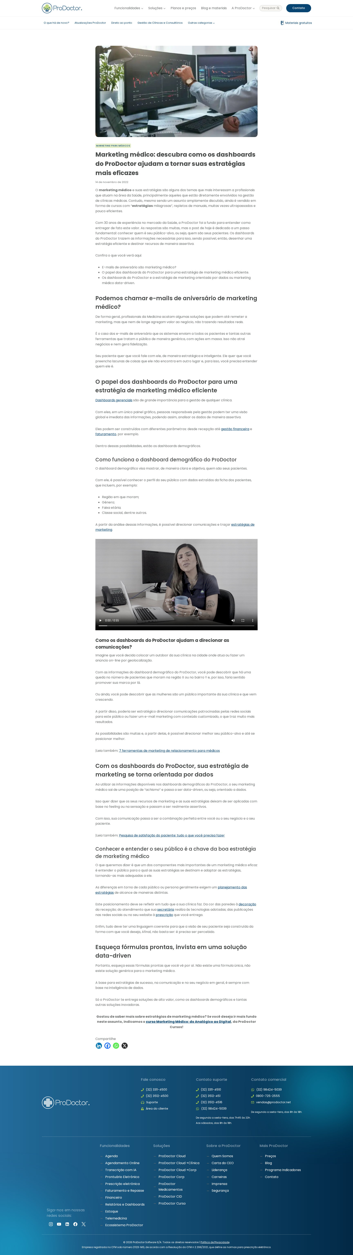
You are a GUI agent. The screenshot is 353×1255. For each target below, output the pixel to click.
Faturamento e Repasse (124, 1190)
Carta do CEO (223, 1163)
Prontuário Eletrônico (122, 1177)
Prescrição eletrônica (122, 1183)
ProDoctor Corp (171, 1177)
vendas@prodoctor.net (273, 1102)
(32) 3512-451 (210, 1096)
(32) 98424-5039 (214, 1109)
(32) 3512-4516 (211, 1102)
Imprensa (219, 1183)
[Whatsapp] (116, 1046)
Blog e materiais (214, 8)
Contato (298, 8)
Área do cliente (157, 1109)
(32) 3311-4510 (211, 1090)
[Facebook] (107, 1046)
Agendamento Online (122, 1163)
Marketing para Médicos (113, 145)
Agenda (111, 1156)
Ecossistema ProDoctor (124, 1225)
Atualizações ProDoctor (90, 23)
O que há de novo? (56, 23)
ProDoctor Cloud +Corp (178, 1170)
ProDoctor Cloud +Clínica (179, 1163)
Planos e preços (183, 8)
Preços (270, 1156)
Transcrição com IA (120, 1170)
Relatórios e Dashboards (125, 1204)
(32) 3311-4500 (156, 1090)
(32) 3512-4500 (157, 1096)
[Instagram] (51, 1224)
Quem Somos (222, 1156)
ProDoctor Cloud (172, 1156)
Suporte (152, 1102)
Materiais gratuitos (298, 23)
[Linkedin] (99, 1046)
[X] (125, 1046)
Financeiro (113, 1197)
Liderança (219, 1170)
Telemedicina (116, 1218)
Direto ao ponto (121, 23)
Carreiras (219, 1177)
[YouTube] (59, 1224)
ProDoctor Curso (172, 1203)
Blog (268, 1163)
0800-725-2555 (268, 1096)
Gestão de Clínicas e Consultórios (160, 23)
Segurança (220, 1190)
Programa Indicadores (283, 1170)
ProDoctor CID (170, 1196)
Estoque (111, 1211)
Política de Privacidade (215, 1242)
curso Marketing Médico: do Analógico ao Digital (188, 1021)
